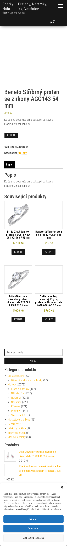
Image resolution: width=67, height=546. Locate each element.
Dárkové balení (16, 375)
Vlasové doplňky (17, 437)
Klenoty (12, 384)
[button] (62, 487)
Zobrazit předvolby (33, 537)
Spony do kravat (17, 432)
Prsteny (22, 153)
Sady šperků (18, 415)
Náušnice (16, 402)
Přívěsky (15, 406)
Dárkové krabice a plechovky (27, 380)
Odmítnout (33, 528)
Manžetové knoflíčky (19, 419)
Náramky (16, 397)
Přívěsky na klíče (17, 428)
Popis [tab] (9, 164)
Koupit (11, 135)
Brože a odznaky (20, 389)
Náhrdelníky (17, 393)
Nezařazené (14, 424)
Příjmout (33, 519)
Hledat (33, 360)
